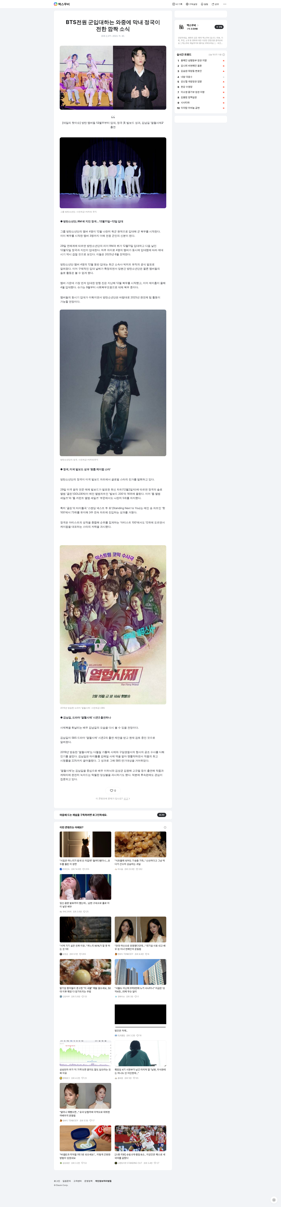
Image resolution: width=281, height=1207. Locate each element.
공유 (217, 4)
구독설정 (193, 4)
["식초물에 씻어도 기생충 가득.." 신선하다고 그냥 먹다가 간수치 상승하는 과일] (140, 851)
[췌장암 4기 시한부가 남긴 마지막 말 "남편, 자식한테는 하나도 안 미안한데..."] (140, 1059)
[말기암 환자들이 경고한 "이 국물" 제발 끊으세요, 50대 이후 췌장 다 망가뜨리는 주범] (85, 978)
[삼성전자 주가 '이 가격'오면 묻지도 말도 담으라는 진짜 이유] (85, 1059)
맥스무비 (64, 4)
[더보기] (224, 4)
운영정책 (88, 1181)
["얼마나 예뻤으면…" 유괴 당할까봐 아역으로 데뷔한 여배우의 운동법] (85, 1102)
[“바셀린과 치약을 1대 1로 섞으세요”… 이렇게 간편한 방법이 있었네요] (85, 1144)
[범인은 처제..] (140, 1019)
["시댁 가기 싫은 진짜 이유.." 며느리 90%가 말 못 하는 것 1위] (85, 936)
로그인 (161, 815)
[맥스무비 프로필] (181, 26)
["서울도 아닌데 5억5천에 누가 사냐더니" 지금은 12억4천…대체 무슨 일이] (140, 978)
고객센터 (77, 1181)
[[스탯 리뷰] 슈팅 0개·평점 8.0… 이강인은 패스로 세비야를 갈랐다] (140, 1144)
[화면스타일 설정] (273, 1199)
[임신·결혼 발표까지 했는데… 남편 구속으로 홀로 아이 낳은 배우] (85, 893)
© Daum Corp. (61, 1185)
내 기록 (179, 4)
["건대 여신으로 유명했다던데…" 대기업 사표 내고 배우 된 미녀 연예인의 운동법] (140, 936)
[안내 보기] (165, 827)
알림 (206, 4)
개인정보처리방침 (103, 1181)
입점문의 (67, 1181)
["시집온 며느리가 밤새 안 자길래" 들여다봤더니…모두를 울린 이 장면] (85, 851)
